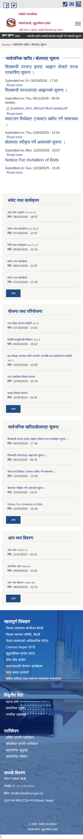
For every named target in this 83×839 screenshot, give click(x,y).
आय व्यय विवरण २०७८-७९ (21, 582)
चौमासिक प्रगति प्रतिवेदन (22, 744)
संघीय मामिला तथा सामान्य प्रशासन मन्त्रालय (33, 679)
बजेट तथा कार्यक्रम (17, 261)
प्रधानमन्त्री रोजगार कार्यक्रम (24, 666)
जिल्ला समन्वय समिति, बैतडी (23, 635)
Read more (15, 85)
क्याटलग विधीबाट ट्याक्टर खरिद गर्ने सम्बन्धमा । (31, 471)
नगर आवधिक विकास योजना (21, 376)
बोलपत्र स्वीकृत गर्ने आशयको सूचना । (35, 142)
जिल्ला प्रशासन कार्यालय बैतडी (24, 628)
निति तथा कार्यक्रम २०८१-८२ (22, 245)
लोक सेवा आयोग (16, 660)
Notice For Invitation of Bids (32, 159)
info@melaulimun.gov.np (27, 793)
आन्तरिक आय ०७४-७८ (19, 566)
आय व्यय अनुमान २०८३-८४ (21, 212)
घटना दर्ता (12, 702)
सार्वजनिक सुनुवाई (17, 750)
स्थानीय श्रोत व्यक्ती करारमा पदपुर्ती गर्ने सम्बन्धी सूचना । (50, 36)
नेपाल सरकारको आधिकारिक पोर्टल (27, 641)
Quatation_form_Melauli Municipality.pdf (38, 108)
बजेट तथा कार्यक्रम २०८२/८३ (22, 228)
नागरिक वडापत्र (16, 715)
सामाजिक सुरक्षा (15, 708)
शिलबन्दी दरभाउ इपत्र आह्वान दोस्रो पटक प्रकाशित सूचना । (37, 439)
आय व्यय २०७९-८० (17, 550)
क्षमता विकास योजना (17, 393)
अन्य (13, 293)
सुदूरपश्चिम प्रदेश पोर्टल (20, 653)
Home (6, 44)
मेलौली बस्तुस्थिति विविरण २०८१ (23, 339)
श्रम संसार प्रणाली (17, 672)
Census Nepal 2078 (20, 647)
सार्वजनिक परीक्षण (16, 756)
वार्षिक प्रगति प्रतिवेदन (20, 737)
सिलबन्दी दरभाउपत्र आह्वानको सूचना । (36, 90)
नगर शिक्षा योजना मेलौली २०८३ (23, 323)
